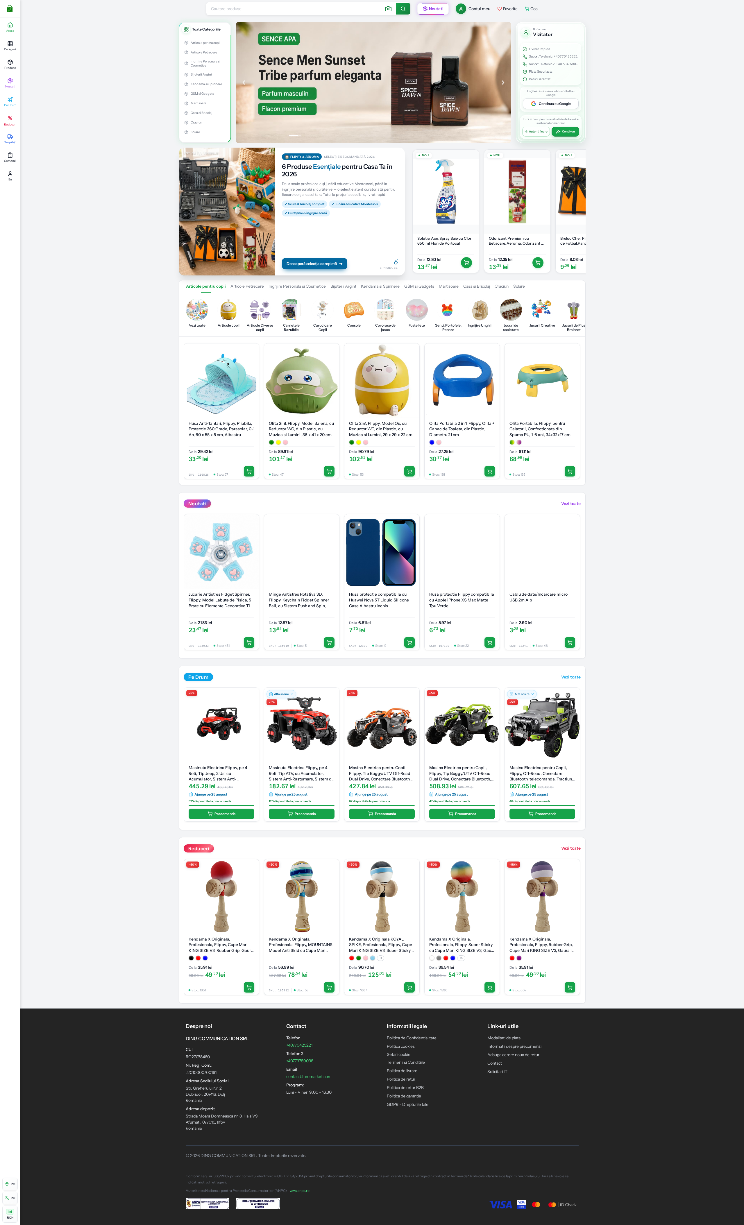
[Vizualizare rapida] (471, 169)
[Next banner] (503, 82)
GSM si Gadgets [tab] (419, 286)
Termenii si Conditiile (406, 1062)
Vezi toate (571, 503)
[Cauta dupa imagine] (388, 8)
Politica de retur (401, 1079)
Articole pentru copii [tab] (206, 286)
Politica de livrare (402, 1070)
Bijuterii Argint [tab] (343, 286)
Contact (494, 1063)
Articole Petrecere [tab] (247, 286)
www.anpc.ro (300, 1190)
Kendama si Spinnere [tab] (380, 286)
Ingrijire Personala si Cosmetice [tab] (297, 286)
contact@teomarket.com (309, 1076)
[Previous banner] (244, 82)
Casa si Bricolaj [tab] (476, 286)
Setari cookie (398, 1054)
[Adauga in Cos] (466, 262)
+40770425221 (565, 56)
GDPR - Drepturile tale (407, 1104)
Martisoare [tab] (449, 286)
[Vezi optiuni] (331, 362)
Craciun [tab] (502, 286)
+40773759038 (568, 64)
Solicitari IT (497, 1071)
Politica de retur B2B (405, 1087)
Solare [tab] (519, 286)
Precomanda (225, 814)
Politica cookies (401, 1046)
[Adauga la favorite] (471, 157)
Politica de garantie (404, 1096)
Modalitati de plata (504, 1037)
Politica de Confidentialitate (412, 1037)
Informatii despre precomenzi (514, 1046)
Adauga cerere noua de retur (513, 1054)
